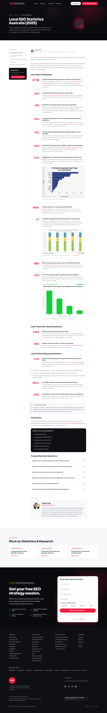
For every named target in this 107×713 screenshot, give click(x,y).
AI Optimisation (13, 637)
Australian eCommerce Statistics (42, 440)
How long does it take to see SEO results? (45, 483)
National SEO (12, 648)
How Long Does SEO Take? (41, 449)
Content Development (14, 641)
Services (42, 3)
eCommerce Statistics (60, 644)
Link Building (12, 646)
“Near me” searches (47, 209)
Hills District (84, 670)
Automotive (35, 644)
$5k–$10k (82, 605)
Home (10, 15)
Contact (80, 644)
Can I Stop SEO (59, 641)
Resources (58, 3)
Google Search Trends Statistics (42, 443)
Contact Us (76, 3)
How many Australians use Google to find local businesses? (50, 489)
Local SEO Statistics (60, 648)
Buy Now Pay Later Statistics (41, 446)
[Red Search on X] (68, 686)
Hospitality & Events (37, 658)
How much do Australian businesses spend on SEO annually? (50, 461)
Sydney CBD (12, 670)
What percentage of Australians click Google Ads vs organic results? (53, 478)
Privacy (92, 706)
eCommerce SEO (13, 639)
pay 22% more (67, 124)
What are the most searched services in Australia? (47, 472)
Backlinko (44, 159)
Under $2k (64, 605)
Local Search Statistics (16, 52)
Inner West (56, 670)
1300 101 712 (82, 619)
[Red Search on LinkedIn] (75, 686)
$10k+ (91, 605)
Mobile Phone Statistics (61, 646)
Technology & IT (36, 651)
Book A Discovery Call (90, 3)
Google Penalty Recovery (15, 653)
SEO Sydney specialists (73, 423)
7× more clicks (61, 222)
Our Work (50, 3)
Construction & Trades (37, 637)
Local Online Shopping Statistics (18, 59)
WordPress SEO (13, 655)
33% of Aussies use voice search (54, 95)
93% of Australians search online (70, 147)
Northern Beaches (38, 670)
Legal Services (35, 641)
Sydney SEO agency (44, 63)
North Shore (29, 670)
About (36, 3)
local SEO (63, 209)
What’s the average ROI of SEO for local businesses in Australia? (52, 466)
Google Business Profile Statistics (43, 437)
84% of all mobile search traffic (75, 345)
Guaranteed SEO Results (61, 639)
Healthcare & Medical (37, 639)
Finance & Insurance (37, 648)
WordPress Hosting (13, 658)
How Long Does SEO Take (61, 637)
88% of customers (50, 265)
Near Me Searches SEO (40, 434)
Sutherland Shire (75, 670)
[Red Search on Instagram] (72, 686)
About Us (80, 637)
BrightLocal (76, 255)
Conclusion (13, 62)
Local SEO (11, 651)
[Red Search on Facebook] (65, 686)
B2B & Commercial (36, 660)
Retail (33, 653)
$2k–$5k (73, 605)
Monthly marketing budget (68, 603)
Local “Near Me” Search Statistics (16, 56)
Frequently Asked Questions (17, 64)
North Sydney (20, 670)
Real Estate (35, 646)
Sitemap (80, 646)
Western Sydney (65, 670)
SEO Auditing (12, 644)
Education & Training (37, 655)
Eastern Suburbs (48, 670)
